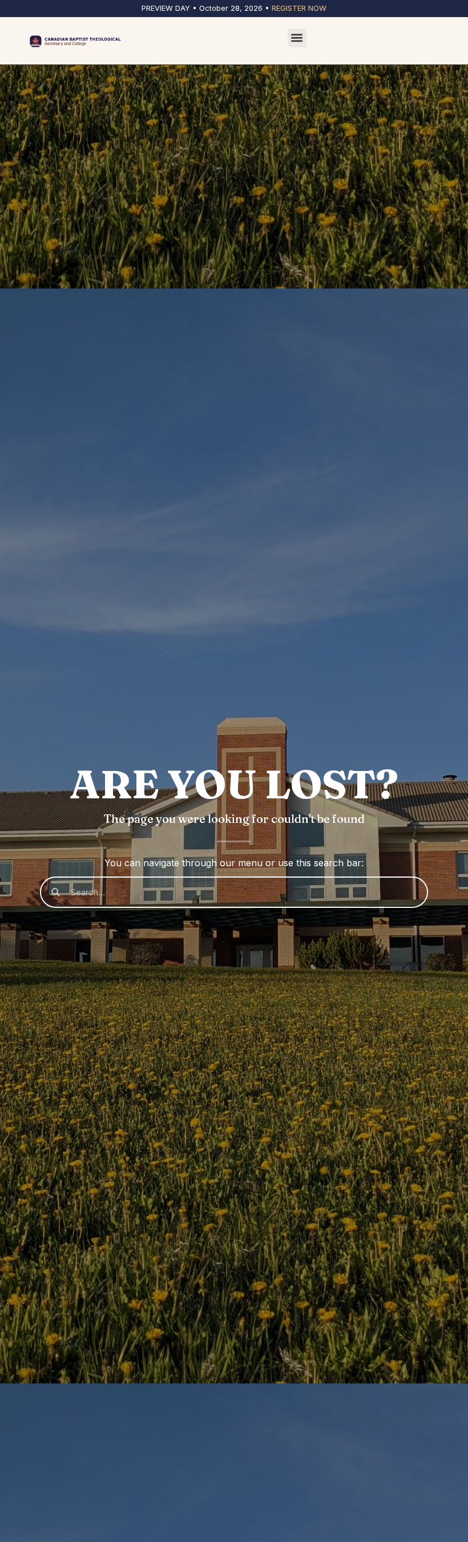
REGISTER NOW (299, 8)
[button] (297, 38)
